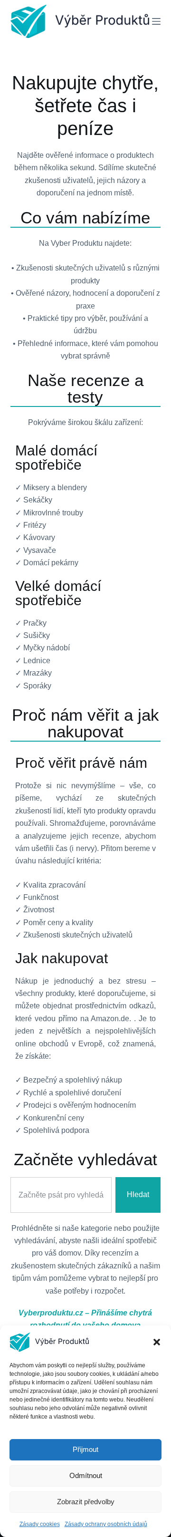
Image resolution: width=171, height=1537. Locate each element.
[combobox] (61, 1194)
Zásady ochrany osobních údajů (106, 1524)
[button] (157, 1342)
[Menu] (156, 21)
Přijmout (85, 1449)
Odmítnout (85, 1475)
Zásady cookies (39, 1524)
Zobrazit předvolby (85, 1502)
